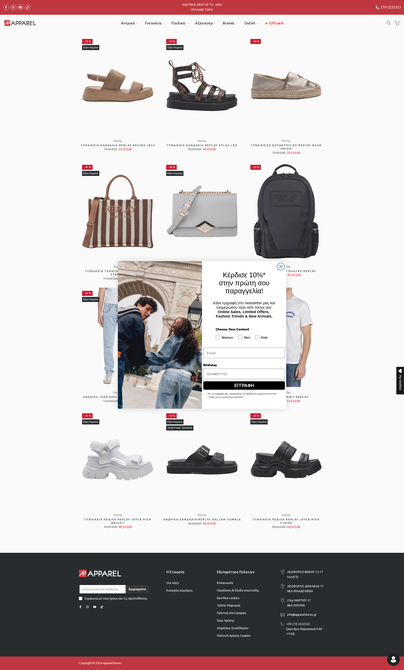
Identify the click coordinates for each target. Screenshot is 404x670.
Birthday (210, 364)
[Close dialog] (280, 266)
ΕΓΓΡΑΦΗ (244, 385)
